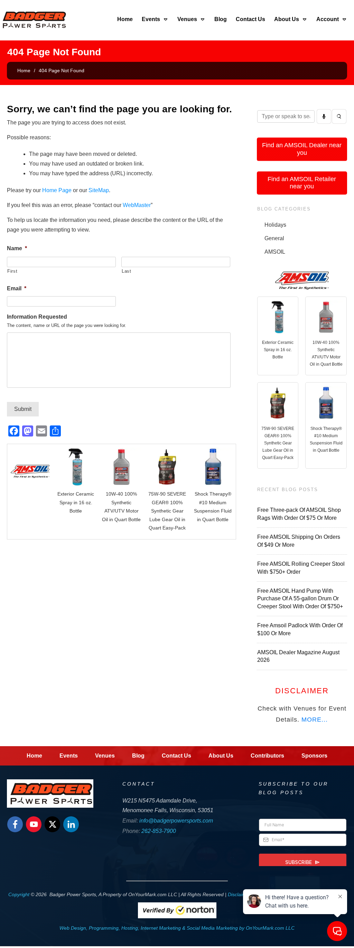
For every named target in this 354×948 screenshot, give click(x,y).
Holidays (275, 225)
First (12, 271)
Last (126, 271)
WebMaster (137, 205)
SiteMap (98, 190)
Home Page (57, 190)
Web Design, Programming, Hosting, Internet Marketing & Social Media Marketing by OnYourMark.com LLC (177, 928)
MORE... (314, 719)
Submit (22, 409)
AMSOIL (274, 252)
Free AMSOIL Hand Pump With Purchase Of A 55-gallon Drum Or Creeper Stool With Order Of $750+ (300, 598)
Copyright (18, 894)
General (274, 238)
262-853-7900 (158, 831)
